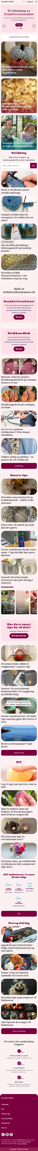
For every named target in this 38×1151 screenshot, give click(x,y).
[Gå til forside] (12, 1)
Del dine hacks (19, 636)
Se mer (19, 26)
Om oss (4, 1128)
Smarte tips (19, 475)
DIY (19, 762)
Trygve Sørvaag (22, 1143)
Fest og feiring (19, 923)
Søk (33, 166)
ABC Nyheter (22, 1140)
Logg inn (30, 2)
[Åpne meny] (36, 1)
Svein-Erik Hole (26, 1142)
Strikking (19, 153)
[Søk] (24, 2)
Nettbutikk (5, 1123)
